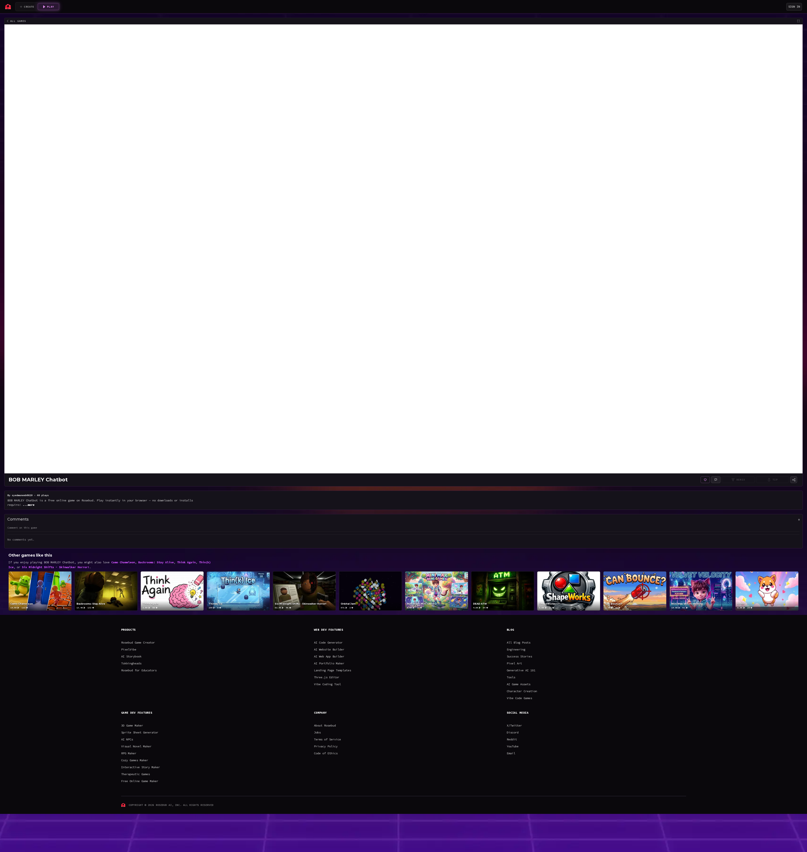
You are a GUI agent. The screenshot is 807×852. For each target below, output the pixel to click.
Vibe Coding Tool (327, 684)
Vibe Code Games (519, 698)
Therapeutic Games (135, 774)
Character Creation (522, 691)
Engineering (516, 649)
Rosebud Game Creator (138, 642)
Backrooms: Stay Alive (156, 562)
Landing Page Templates (332, 670)
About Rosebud (325, 725)
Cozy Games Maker (134, 760)
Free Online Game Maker (139, 781)
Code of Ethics (326, 753)
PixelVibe (128, 649)
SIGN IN (794, 6)
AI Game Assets (518, 684)
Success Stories (519, 656)
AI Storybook (131, 656)
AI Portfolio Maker (329, 663)
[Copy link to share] (793, 479)
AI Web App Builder (329, 656)
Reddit (512, 739)
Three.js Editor (326, 677)
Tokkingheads (131, 663)
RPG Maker (128, 753)
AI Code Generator (328, 642)
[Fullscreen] (798, 21)
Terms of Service (327, 739)
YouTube (513, 746)
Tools (511, 677)
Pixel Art (514, 663)
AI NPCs (127, 739)
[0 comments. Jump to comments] (715, 479)
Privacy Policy (326, 746)
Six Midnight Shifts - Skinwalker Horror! (55, 567)
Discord (513, 732)
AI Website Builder (329, 649)
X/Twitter (514, 725)
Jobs (317, 732)
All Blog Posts (518, 642)
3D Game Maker (132, 725)
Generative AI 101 (521, 670)
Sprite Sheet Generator (139, 732)
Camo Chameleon (123, 562)
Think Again (186, 562)
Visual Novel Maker (136, 746)
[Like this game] (705, 479)
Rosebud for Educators (139, 670)
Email (511, 753)
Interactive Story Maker (140, 767)
